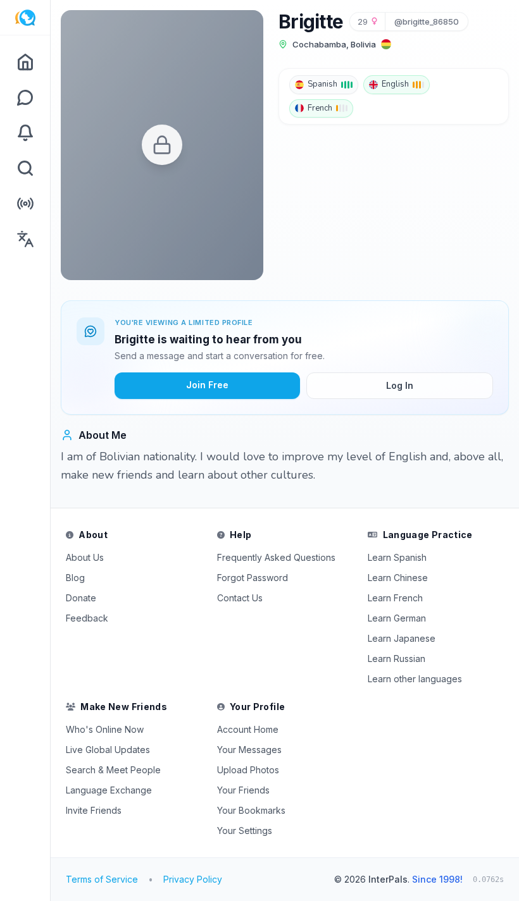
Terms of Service (102, 879)
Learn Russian (396, 658)
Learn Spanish (397, 557)
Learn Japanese (401, 638)
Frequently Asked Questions (276, 557)
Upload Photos (248, 769)
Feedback (87, 618)
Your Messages (249, 749)
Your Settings (244, 830)
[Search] (25, 168)
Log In (399, 385)
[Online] (25, 203)
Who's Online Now (105, 729)
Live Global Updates (108, 749)
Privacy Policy (192, 879)
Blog (75, 577)
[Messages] (25, 97)
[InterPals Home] (25, 18)
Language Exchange (109, 790)
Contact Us (240, 597)
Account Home (247, 729)
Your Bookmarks (251, 810)
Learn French (395, 597)
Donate (81, 597)
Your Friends (243, 790)
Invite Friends (94, 810)
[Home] (25, 62)
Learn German (397, 618)
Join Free (207, 384)
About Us (85, 557)
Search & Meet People (113, 769)
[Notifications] (25, 132)
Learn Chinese (398, 577)
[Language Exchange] (25, 239)
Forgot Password (252, 577)
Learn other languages (415, 678)
